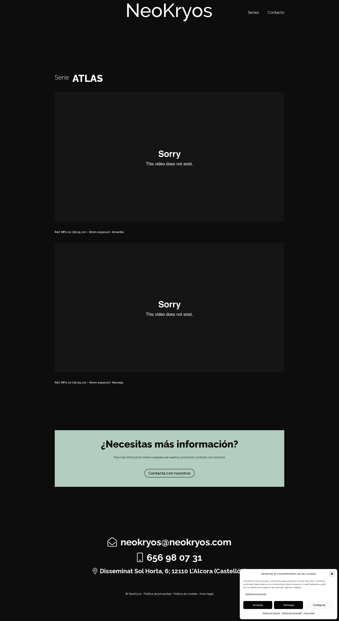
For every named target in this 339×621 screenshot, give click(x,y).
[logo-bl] (169, 12)
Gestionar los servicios (255, 594)
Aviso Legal (309, 613)
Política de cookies (271, 613)
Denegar (288, 605)
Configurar (319, 605)
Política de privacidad (292, 613)
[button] (332, 574)
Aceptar (258, 605)
